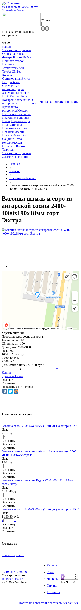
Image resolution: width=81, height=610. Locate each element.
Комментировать (13, 555)
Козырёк (8, 100)
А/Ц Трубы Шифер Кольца (13, 71)
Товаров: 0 (13, 6)
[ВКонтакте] (4, 391)
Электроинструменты (16, 50)
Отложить (8, 379)
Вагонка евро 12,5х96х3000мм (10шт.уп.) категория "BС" (40, 509)
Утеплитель (10, 68)
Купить (6, 372)
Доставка (53, 578)
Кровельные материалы (10, 108)
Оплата (52, 585)
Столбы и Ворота (14, 146)
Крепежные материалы (16, 101)
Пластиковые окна (14, 128)
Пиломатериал (12, 124)
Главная (14, 164)
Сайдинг (8, 139)
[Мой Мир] (16, 391)
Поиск (45, 20)
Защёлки (8, 92)
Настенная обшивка (15, 117)
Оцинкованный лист (16, 78)
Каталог (14, 171)
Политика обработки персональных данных (48, 602)
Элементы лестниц (15, 156)
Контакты (53, 592)
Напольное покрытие (16, 114)
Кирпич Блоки (19, 96)
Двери (19, 89)
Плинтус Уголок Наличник (13, 62)
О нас (50, 572)
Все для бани (11, 82)
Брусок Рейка (22, 57)
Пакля (6, 121)
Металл (22, 110)
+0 (3, 6)
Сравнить (8, 383)
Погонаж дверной (14, 131)
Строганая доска (13, 53)
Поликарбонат (12, 135)
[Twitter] (10, 391)
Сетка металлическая (12, 140)
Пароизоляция (20, 121)
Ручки (26, 135)
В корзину (8, 440)
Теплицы (8, 149)
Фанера (7, 57)
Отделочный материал (10, 87)
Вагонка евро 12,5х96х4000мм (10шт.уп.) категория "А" (39, 426)
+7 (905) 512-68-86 (14, 571)
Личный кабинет (13, 10)
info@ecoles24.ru (13, 578)
